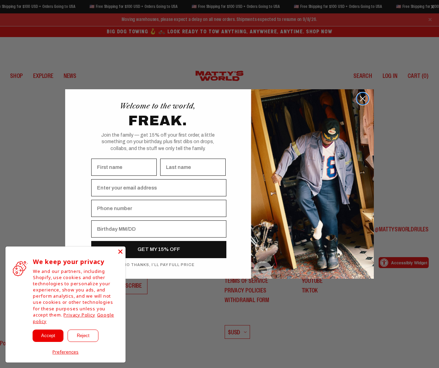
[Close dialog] (363, 99)
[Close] (120, 251)
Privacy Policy (79, 315)
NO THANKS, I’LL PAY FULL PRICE (158, 265)
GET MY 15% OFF (159, 249)
